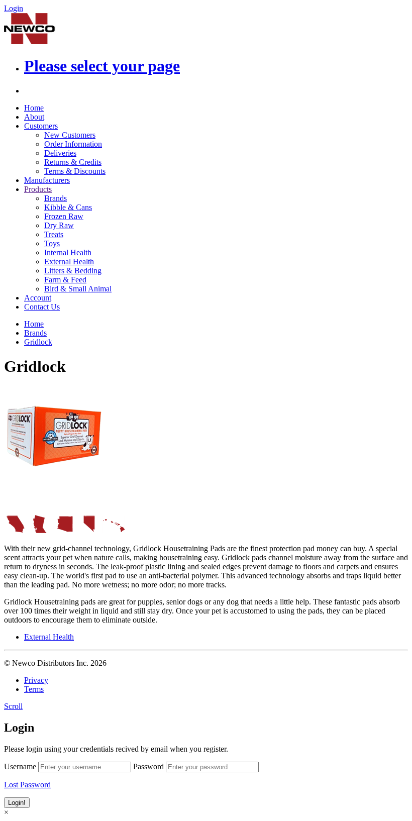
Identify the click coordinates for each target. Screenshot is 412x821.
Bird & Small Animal (78, 288)
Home (34, 108)
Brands (55, 198)
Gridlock (38, 342)
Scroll (13, 706)
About (34, 117)
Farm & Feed (65, 279)
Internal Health (67, 252)
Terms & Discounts (75, 171)
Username (20, 766)
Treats (53, 234)
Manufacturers (47, 180)
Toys (52, 243)
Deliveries (60, 153)
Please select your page (102, 66)
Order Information (73, 144)
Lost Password (27, 784)
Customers (41, 126)
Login (13, 8)
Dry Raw (59, 225)
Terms (34, 689)
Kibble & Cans (68, 207)
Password (148, 766)
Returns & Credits (72, 162)
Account (37, 297)
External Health (69, 261)
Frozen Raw (63, 216)
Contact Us (42, 306)
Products (38, 189)
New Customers (69, 135)
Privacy (36, 680)
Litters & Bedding (72, 270)
